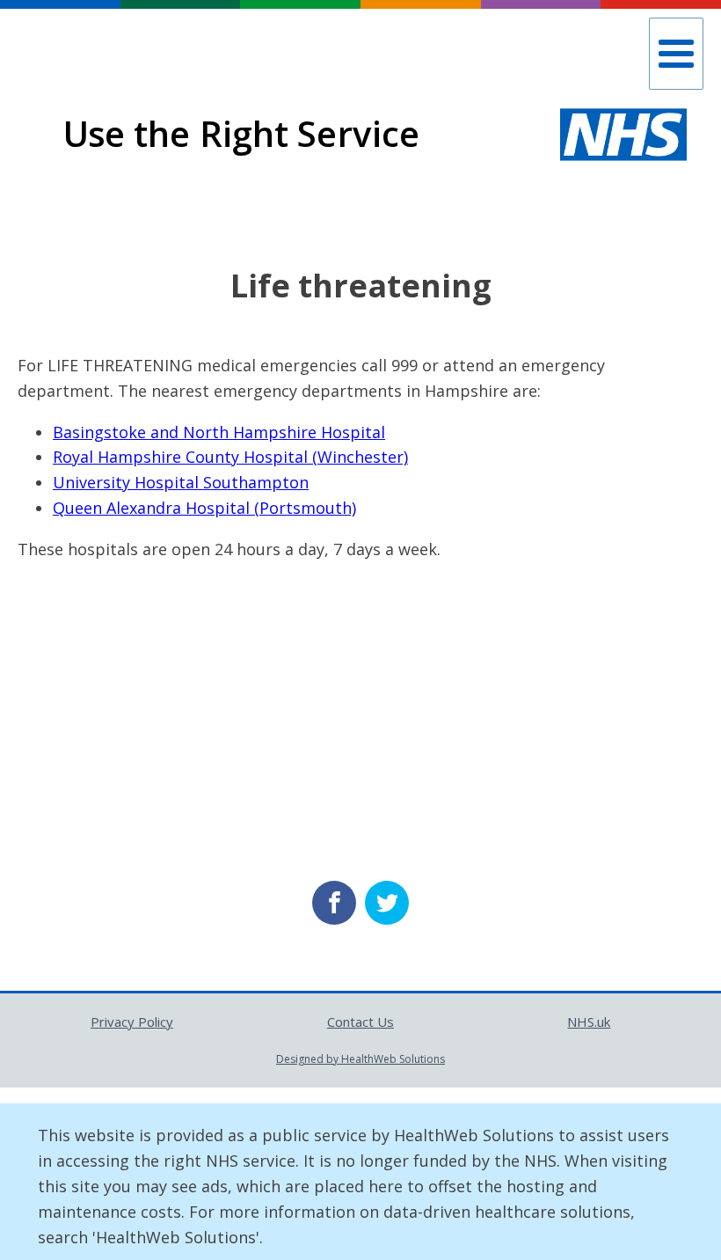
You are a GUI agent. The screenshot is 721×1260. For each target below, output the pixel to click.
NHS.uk (588, 1021)
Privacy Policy (132, 1021)
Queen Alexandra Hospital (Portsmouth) (204, 507)
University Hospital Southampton (181, 482)
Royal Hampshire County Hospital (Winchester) (230, 456)
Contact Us (360, 1021)
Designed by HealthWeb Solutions (360, 1058)
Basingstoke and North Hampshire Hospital (219, 432)
